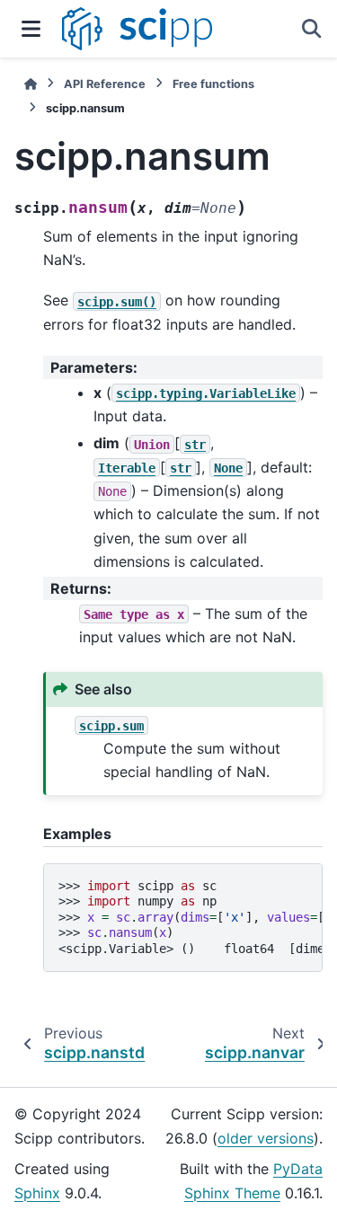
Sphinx (37, 1193)
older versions (265, 1138)
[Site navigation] (31, 28)
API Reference (105, 84)
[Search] (312, 28)
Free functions (213, 84)
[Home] (30, 84)
